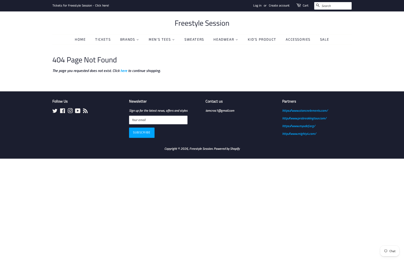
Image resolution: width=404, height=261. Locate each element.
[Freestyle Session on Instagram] (70, 111)
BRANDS (128, 39)
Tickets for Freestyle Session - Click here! (80, 5)
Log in (257, 5)
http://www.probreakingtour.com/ (304, 118)
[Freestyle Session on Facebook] (62, 111)
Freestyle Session (202, 22)
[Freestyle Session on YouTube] (77, 111)
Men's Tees (160, 39)
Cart (306, 5)
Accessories (298, 39)
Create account (279, 5)
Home (80, 39)
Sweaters (194, 39)
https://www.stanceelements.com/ (305, 110)
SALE (324, 39)
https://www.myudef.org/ (298, 126)
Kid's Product (262, 39)
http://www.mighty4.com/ (299, 133)
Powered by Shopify (227, 148)
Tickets (103, 39)
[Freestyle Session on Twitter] (55, 111)
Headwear (224, 39)
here (123, 70)
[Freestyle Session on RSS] (85, 111)
